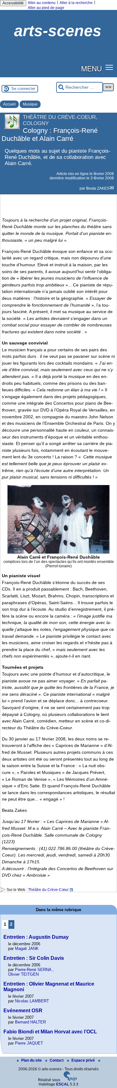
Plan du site (32, 1060)
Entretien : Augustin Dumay (36, 937)
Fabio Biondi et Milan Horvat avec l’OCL (50, 1031)
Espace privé (83, 1060)
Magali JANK (27, 948)
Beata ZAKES (97, 188)
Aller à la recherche (76, 3)
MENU (91, 68)
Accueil (9, 104)
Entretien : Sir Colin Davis (33, 958)
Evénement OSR (22, 1010)
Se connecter (23, 88)
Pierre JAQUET (29, 1043)
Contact (57, 1060)
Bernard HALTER (30, 1022)
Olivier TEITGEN (23, 974)
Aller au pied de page (46, 8)
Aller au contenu (42, 3)
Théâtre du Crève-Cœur (48, 890)
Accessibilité (13, 3)
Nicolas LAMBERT (32, 1001)
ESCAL (62, 1084)
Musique (30, 104)
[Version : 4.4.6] (70, 1080)
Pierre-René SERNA (33, 969)
